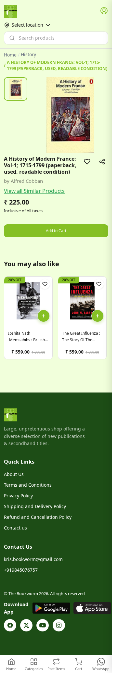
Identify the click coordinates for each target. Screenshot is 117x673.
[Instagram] (59, 625)
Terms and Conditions (28, 485)
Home (10, 55)
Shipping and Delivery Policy (35, 506)
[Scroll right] (102, 320)
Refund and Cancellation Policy (38, 517)
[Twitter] (26, 625)
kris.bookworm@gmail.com (33, 559)
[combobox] (56, 38)
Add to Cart (56, 230)
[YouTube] (42, 625)
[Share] (102, 162)
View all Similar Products (34, 190)
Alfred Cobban (27, 181)
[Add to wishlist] (87, 162)
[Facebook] (10, 625)
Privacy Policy (18, 495)
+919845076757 (21, 570)
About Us (14, 474)
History (28, 54)
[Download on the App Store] (92, 608)
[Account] (104, 11)
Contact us (15, 528)
